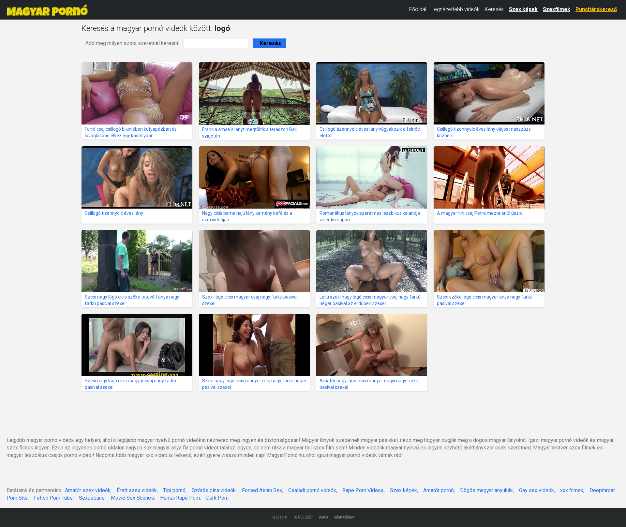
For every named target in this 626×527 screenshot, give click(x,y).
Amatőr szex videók (88, 490)
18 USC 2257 (303, 517)
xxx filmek (571, 490)
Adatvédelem (344, 517)
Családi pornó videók (312, 490)
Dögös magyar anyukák (486, 490)
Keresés (494, 9)
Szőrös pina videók (214, 490)
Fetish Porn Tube (53, 498)
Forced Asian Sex (262, 490)
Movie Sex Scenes (132, 498)
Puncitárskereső (596, 9)
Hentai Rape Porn (180, 498)
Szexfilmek (556, 9)
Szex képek (523, 9)
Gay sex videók (536, 490)
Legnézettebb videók (455, 9)
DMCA (323, 517)
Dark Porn (217, 498)
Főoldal (417, 9)
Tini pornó (174, 490)
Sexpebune (92, 498)
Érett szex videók (137, 490)
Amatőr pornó (438, 490)
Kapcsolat (279, 517)
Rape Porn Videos (363, 490)
